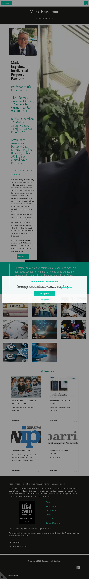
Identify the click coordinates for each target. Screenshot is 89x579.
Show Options (44, 300)
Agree (45, 293)
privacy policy (66, 288)
